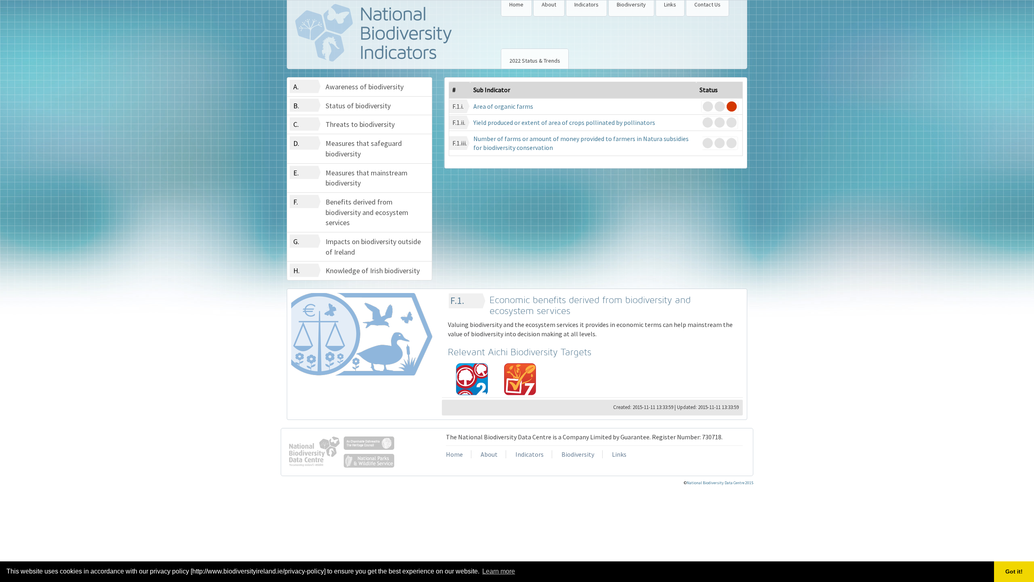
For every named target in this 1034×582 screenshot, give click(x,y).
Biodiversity (631, 4)
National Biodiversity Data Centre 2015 (720, 482)
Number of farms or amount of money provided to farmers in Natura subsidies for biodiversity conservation (581, 143)
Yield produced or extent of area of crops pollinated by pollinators (564, 122)
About (549, 4)
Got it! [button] (1014, 571)
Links (670, 4)
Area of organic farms (503, 106)
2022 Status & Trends (534, 60)
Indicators (586, 4)
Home (516, 4)
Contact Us (707, 4)
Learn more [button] (498, 571)
